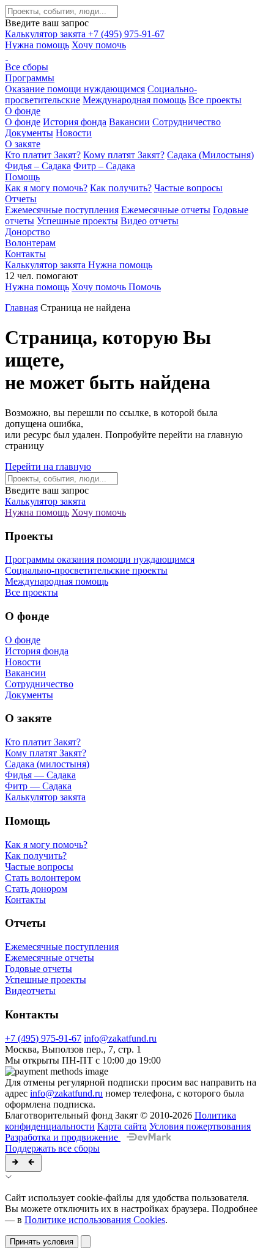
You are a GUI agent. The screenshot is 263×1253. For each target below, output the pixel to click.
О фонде (22, 111)
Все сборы (26, 67)
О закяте (22, 144)
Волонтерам (30, 243)
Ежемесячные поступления (62, 210)
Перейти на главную (48, 466)
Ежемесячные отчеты (165, 210)
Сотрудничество (186, 122)
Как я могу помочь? (46, 188)
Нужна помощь (37, 45)
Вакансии (129, 122)
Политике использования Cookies (94, 1220)
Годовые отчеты (38, 968)
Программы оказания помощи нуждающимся (99, 559)
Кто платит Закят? (43, 155)
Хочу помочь (99, 45)
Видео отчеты (149, 221)
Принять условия (41, 1241)
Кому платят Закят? (124, 155)
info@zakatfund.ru (120, 1038)
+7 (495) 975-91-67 (126, 34)
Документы (29, 133)
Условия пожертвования (200, 1126)
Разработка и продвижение (62, 1137)
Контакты (25, 254)
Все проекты (215, 100)
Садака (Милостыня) (210, 155)
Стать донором (36, 888)
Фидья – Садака (38, 166)
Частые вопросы (188, 188)
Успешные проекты (77, 221)
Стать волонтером (43, 877)
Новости (74, 133)
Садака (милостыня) (47, 764)
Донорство (27, 232)
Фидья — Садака (40, 775)
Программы (29, 78)
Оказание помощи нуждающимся (75, 89)
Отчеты (21, 199)
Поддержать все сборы (52, 1148)
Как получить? (121, 188)
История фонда (74, 122)
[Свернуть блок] (23, 1163)
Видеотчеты (30, 990)
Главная (21, 307)
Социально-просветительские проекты (86, 570)
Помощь (22, 177)
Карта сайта (122, 1126)
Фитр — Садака (38, 786)
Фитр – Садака (104, 166)
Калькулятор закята (46, 34)
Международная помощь (134, 100)
